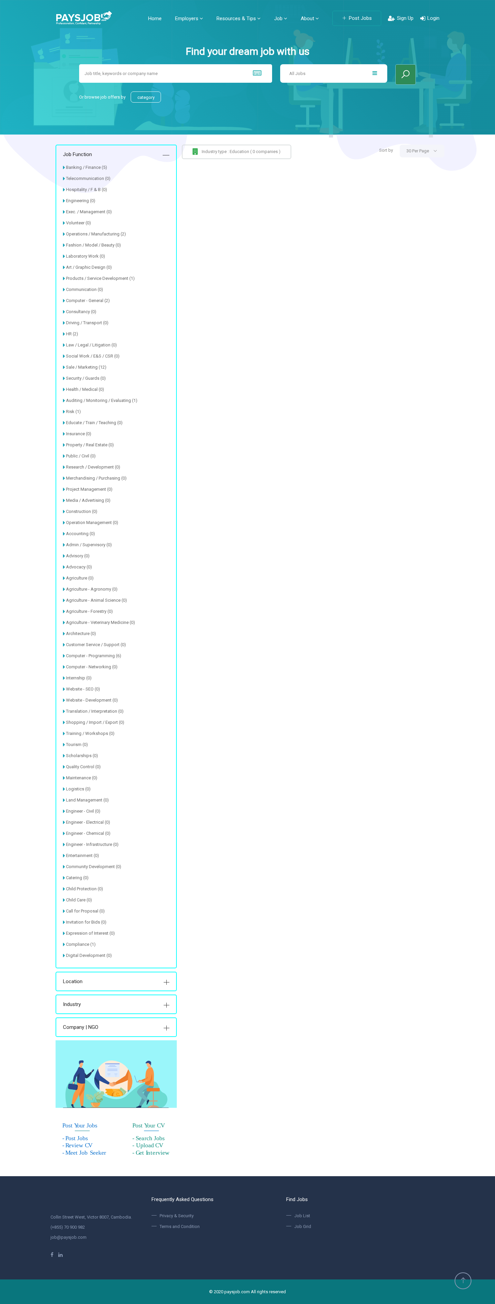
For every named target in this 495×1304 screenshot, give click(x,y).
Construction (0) (81, 511)
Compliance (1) (81, 944)
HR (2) (72, 333)
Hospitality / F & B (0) (86, 189)
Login (433, 18)
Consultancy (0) (81, 311)
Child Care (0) (79, 899)
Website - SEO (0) (83, 689)
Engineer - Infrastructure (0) (92, 844)
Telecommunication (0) (88, 178)
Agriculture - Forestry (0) (89, 611)
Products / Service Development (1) (100, 278)
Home (155, 18)
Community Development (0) (93, 866)
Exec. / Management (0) (89, 211)
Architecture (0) (81, 633)
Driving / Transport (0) (87, 322)
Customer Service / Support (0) (96, 644)
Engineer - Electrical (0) (88, 822)
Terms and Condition (180, 1226)
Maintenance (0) (81, 777)
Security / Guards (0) (86, 378)
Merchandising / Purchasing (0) (96, 478)
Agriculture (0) (80, 578)
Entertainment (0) (82, 855)
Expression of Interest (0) (90, 933)
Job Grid (302, 1226)
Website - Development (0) (92, 700)
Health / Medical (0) (85, 389)
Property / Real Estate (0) (90, 444)
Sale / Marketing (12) (86, 367)
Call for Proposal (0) (85, 911)
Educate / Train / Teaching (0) (94, 422)
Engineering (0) (80, 200)
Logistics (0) (78, 788)
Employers (187, 18)
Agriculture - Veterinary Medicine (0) (100, 622)
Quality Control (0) (83, 766)
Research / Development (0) (93, 467)
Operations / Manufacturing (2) (96, 233)
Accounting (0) (80, 533)
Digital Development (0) (89, 955)
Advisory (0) (78, 555)
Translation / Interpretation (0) (95, 711)
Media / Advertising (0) (88, 500)
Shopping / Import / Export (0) (95, 722)
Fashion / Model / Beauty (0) (93, 245)
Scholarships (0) (82, 755)
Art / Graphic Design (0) (89, 267)
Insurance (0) (78, 433)
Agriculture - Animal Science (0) (96, 600)
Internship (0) (79, 677)
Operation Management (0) (92, 522)
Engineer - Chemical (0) (88, 833)
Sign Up (405, 18)
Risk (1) (73, 411)
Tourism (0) (77, 744)
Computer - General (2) (88, 300)
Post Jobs (360, 18)
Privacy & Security (177, 1215)
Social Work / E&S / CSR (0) (93, 356)
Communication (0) (84, 289)
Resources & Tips (237, 18)
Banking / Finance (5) (86, 167)
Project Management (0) (89, 489)
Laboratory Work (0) (85, 256)
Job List (302, 1215)
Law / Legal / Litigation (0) (91, 344)
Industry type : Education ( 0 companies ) (241, 151)
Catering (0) (77, 877)
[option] (247, 117)
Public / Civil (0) (81, 455)
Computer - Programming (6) (93, 655)
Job (279, 18)
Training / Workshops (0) (90, 733)
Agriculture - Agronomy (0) (92, 589)
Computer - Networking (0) (92, 666)
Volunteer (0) (78, 222)
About (308, 18)
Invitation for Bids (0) (86, 922)
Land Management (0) (87, 800)
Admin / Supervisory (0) (89, 544)
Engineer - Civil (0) (83, 811)
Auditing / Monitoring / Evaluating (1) (101, 400)
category (146, 97)
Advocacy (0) (79, 566)
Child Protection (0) (84, 888)
